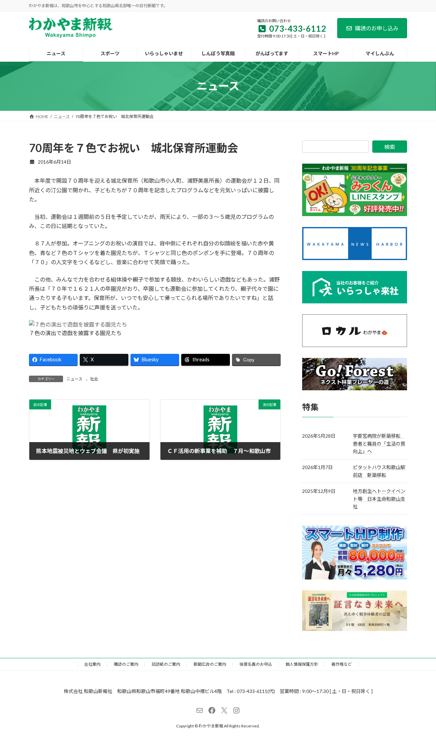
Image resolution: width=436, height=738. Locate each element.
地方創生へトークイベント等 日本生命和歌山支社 (379, 498)
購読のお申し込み (377, 28)
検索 (389, 147)
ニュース (74, 378)
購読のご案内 (126, 664)
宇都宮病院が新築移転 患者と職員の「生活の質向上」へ (379, 443)
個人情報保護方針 (301, 664)
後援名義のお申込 (255, 664)
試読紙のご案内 (166, 664)
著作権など (341, 664)
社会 (94, 378)
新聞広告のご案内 (209, 664)
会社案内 (92, 664)
